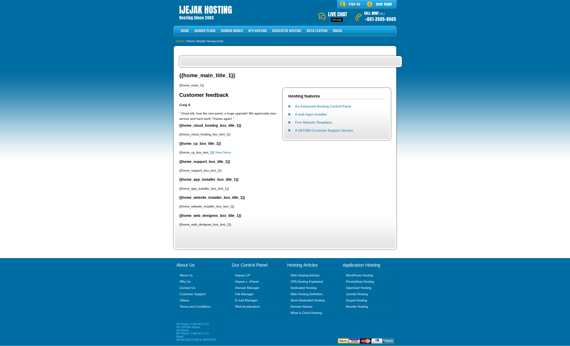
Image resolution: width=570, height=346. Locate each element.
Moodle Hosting (357, 306)
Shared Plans (205, 31)
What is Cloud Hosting (306, 313)
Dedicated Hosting (286, 31)
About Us (186, 275)
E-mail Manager (246, 300)
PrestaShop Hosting (360, 281)
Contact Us (187, 288)
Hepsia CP (242, 275)
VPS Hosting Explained (307, 281)
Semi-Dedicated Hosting (308, 300)
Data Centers (317, 31)
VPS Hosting (257, 31)
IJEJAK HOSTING (205, 9)
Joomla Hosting (357, 294)
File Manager (244, 294)
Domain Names (232, 31)
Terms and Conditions (195, 306)
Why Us (185, 281)
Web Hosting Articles (305, 275)
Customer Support (193, 294)
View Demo (223, 152)
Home (185, 31)
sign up (354, 4)
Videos (184, 300)
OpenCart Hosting (358, 288)
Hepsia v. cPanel (247, 281)
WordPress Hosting (359, 275)
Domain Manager (247, 288)
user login (384, 4)
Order (337, 31)
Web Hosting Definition (307, 294)
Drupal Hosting (356, 300)
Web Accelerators (247, 306)
